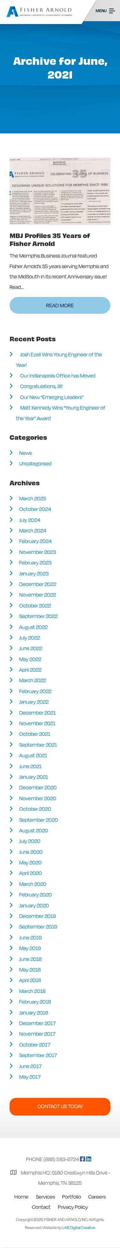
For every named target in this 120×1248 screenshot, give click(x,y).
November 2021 (37, 723)
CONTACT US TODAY (60, 1106)
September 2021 (38, 745)
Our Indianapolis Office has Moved (57, 375)
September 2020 (38, 820)
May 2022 (30, 659)
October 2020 (35, 809)
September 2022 (38, 616)
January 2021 (33, 777)
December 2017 (37, 1023)
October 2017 (34, 1044)
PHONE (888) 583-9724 (52, 1159)
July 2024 (29, 520)
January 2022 (34, 702)
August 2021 (33, 755)
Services (45, 1196)
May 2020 (30, 862)
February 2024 (35, 541)
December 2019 (37, 916)
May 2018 (30, 969)
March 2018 (32, 991)
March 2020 (32, 884)
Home (21, 1196)
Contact (41, 1207)
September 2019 (38, 926)
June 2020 (31, 852)
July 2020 (29, 841)
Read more (60, 305)
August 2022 (33, 627)
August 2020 (33, 830)
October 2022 (35, 605)
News (25, 453)
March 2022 (32, 680)
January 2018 (33, 1012)
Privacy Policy (73, 1207)
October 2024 (35, 509)
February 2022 (35, 691)
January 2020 (34, 905)
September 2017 (38, 1055)
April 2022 (30, 669)
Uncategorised (35, 463)
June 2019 (30, 937)
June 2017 (30, 1066)
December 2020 (38, 787)
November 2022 (37, 594)
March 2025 (32, 498)
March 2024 (32, 530)
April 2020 (30, 873)
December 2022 (37, 584)
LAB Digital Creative (78, 1227)
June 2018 (30, 959)
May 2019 (30, 948)
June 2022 (30, 648)
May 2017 (30, 1077)
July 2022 (29, 637)
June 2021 (30, 766)
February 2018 (35, 1001)
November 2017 (37, 1034)
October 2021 (34, 734)
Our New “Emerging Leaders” (52, 397)
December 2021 (37, 712)
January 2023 (34, 573)
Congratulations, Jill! (41, 386)
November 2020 (37, 798)
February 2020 (35, 894)
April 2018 (30, 980)
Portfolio (71, 1196)
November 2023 (37, 552)
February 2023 (35, 562)
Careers (97, 1196)
